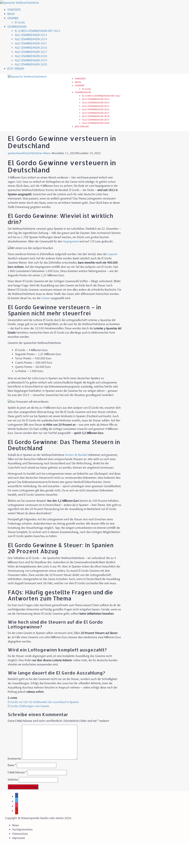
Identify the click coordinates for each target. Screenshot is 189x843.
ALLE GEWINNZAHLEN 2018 (31, 56)
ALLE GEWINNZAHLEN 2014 (31, 39)
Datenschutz (20, 833)
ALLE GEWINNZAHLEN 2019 (31, 60)
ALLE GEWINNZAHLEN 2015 (31, 43)
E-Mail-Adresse (17, 772)
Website (13, 779)
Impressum (18, 838)
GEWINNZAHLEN (16, 26)
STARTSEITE (14, 9)
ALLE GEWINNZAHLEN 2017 (31, 52)
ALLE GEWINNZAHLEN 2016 (31, 47)
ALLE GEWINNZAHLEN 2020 (31, 64)
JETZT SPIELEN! (15, 68)
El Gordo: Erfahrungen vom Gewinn (28, 706)
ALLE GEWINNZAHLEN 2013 (31, 35)
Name (12, 765)
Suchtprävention (22, 829)
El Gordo (20, 22)
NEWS (11, 14)
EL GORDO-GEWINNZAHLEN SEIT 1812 (37, 31)
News (47, 153)
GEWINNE (12, 18)
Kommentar (14, 758)
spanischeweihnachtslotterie (25, 153)
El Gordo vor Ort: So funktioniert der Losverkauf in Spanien (43, 702)
